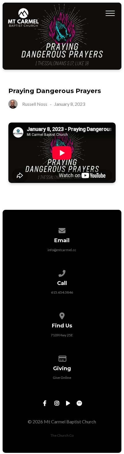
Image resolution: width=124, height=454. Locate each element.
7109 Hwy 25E (62, 335)
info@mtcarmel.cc (62, 250)
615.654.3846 (62, 292)
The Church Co (62, 435)
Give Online (62, 377)
